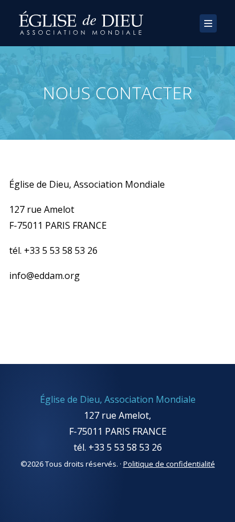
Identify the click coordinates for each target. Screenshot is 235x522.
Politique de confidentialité (169, 464)
